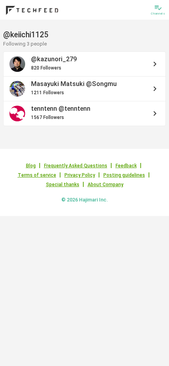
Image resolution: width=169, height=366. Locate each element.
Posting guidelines (124, 175)
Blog (31, 165)
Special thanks (62, 184)
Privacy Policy (79, 175)
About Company (105, 184)
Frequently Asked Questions (75, 165)
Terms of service (37, 175)
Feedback (126, 165)
